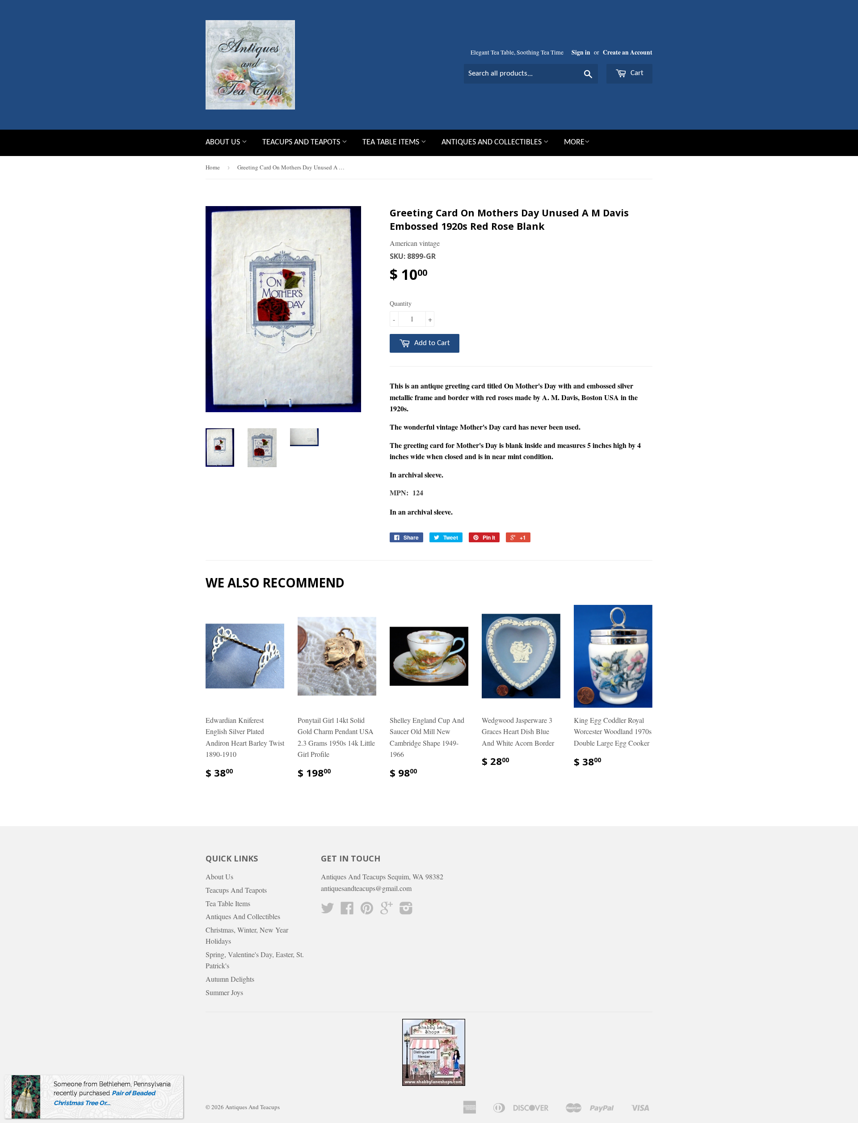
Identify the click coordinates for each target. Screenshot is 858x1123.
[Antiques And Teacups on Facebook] (347, 910)
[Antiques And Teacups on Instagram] (406, 910)
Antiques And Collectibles (492, 142)
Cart (636, 73)
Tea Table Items (391, 142)
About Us (224, 142)
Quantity (401, 303)
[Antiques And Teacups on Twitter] (327, 910)
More (574, 142)
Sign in (581, 52)
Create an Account (627, 52)
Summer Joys (224, 992)
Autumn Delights (230, 979)
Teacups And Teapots (302, 142)
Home (213, 167)
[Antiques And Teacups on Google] (386, 910)
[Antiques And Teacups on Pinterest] (367, 910)
